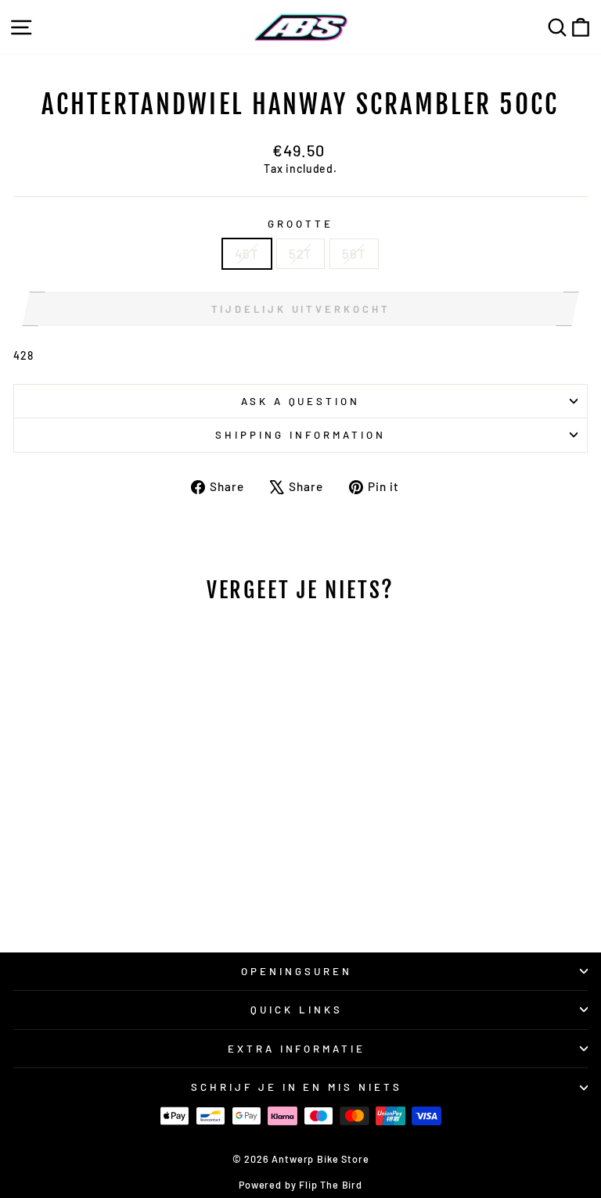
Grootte (300, 223)
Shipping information (300, 435)
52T (300, 253)
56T (353, 253)
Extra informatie (297, 1048)
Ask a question (301, 401)
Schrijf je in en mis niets (296, 1087)
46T (246, 253)
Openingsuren (296, 971)
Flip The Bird (330, 1184)
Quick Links (296, 1009)
